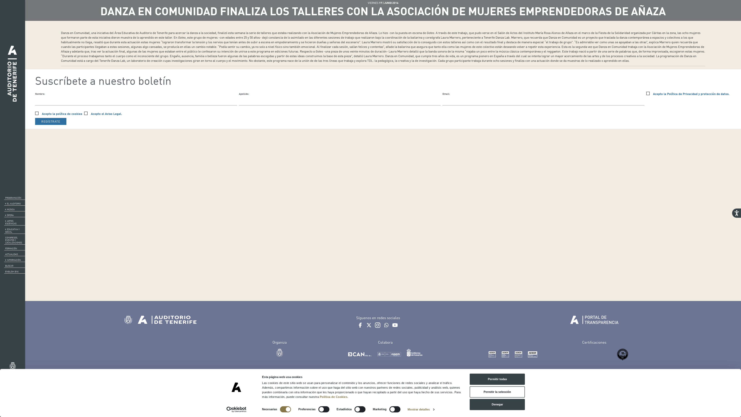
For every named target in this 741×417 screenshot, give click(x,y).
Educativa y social (12, 230)
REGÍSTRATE (50, 121)
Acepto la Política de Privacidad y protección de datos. (691, 94)
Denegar (497, 404)
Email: (446, 93)
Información (14, 260)
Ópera (10, 215)
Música (11, 209)
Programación (13, 198)
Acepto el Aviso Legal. (106, 113)
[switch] (323, 409)
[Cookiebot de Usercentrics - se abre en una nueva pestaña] (236, 409)
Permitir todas (497, 379)
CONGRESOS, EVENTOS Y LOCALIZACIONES (13, 240)
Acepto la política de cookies (62, 113)
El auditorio (14, 203)
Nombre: (40, 93)
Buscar (9, 265)
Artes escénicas (10, 222)
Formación (11, 248)
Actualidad (11, 254)
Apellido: (244, 93)
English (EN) (12, 271)
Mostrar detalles (419, 409)
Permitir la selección (497, 391)
